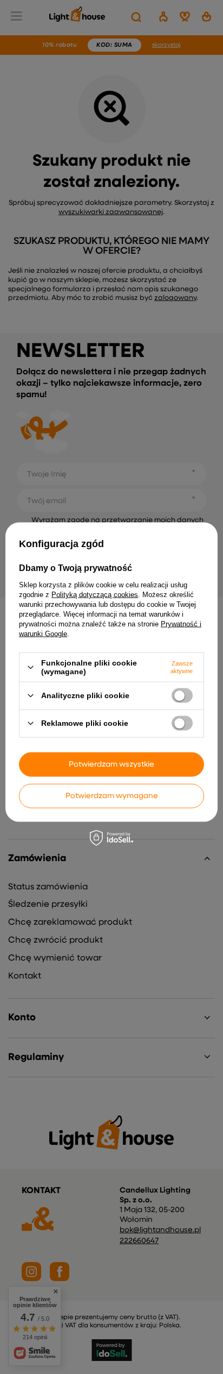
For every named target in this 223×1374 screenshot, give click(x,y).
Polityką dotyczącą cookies (94, 595)
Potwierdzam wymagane (111, 796)
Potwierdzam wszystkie (111, 764)
